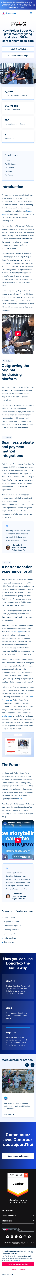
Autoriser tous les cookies (18, 1264)
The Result (9, 171)
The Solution (9, 168)
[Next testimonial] (27, 1065)
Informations (7, 1210)
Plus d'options (7, 1274)
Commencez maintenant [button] (18, 1156)
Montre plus (17, 1260)
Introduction (9, 160)
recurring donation (18, 632)
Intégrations (7, 1221)
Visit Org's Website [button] (19, 49)
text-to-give (6, 716)
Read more (8, 1114)
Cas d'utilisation (9, 1216)
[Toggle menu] (31, 13)
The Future (9, 175)
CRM (20, 799)
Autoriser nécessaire (18, 1270)
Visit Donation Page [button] (19, 56)
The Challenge (10, 164)
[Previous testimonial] (32, 1065)
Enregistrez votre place (16, 7)
